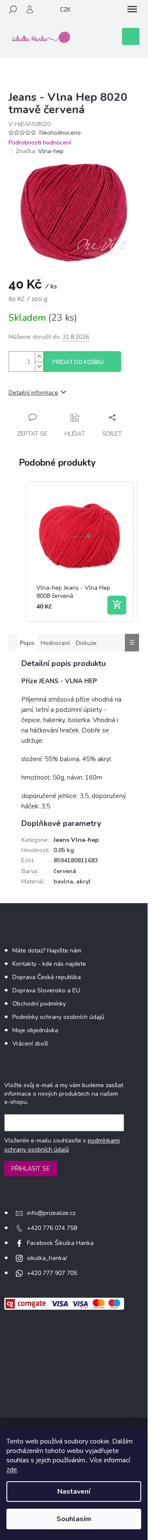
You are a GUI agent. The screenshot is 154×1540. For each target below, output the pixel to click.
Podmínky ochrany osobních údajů (58, 1017)
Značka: (40, 151)
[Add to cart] (116, 605)
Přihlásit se (30, 1168)
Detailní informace (33, 393)
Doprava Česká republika (46, 977)
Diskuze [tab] (86, 643)
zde (11, 1469)
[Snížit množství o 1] (39, 366)
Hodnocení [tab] (55, 643)
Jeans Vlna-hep (76, 840)
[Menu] (132, 9)
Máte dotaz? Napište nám (46, 950)
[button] (17, 551)
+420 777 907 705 (52, 1273)
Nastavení (73, 1491)
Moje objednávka (35, 1030)
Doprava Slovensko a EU (46, 990)
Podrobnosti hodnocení (40, 143)
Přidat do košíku (78, 362)
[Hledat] (12, 9)
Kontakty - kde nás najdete (49, 964)
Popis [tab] (27, 643)
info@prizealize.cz (51, 1213)
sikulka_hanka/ (47, 1258)
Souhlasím (73, 1519)
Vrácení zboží (30, 1044)
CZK (65, 10)
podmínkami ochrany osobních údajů (62, 1144)
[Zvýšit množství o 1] (39, 357)
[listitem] (79, 551)
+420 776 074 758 (52, 1228)
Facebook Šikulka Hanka (60, 1243)
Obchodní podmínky (39, 1004)
